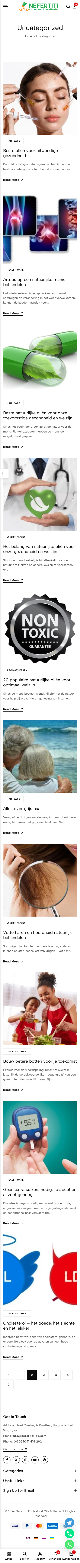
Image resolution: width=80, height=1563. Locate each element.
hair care (13, 141)
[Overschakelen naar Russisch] (44, 1538)
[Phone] (69, 1533)
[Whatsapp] (69, 1544)
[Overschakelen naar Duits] (36, 1538)
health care (15, 269)
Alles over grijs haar (22, 808)
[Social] (6, 1459)
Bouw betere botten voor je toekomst (40, 1061)
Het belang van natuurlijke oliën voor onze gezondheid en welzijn (39, 549)
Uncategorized (17, 1051)
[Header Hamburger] (5, 6)
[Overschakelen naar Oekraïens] (52, 1538)
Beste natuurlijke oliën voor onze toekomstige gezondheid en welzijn (37, 415)
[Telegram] (69, 1522)
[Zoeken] (68, 7)
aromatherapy (17, 670)
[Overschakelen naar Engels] (28, 1538)
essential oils (16, 536)
